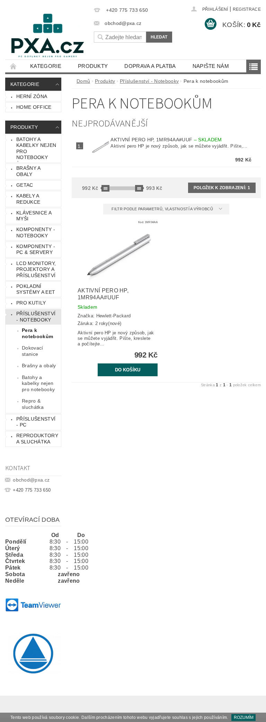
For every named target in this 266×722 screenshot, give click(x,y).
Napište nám (211, 66)
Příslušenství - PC (35, 422)
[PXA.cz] (48, 38)
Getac (24, 185)
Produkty (93, 66)
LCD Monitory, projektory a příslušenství (36, 269)
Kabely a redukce (28, 199)
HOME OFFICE (34, 107)
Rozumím (244, 717)
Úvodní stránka (13, 66)
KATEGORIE (45, 66)
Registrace (247, 9)
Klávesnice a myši (34, 216)
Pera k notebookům (37, 333)
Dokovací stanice (32, 351)
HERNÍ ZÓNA (31, 96)
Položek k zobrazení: (222, 187)
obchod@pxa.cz (31, 480)
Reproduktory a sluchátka (37, 438)
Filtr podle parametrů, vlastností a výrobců (163, 209)
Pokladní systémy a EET (35, 289)
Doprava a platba (150, 66)
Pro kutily (31, 303)
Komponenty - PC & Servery (35, 249)
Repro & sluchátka (33, 404)
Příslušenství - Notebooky (35, 317)
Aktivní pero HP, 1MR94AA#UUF (166, 139)
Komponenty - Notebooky (35, 232)
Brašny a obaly (28, 171)
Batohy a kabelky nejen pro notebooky (36, 148)
